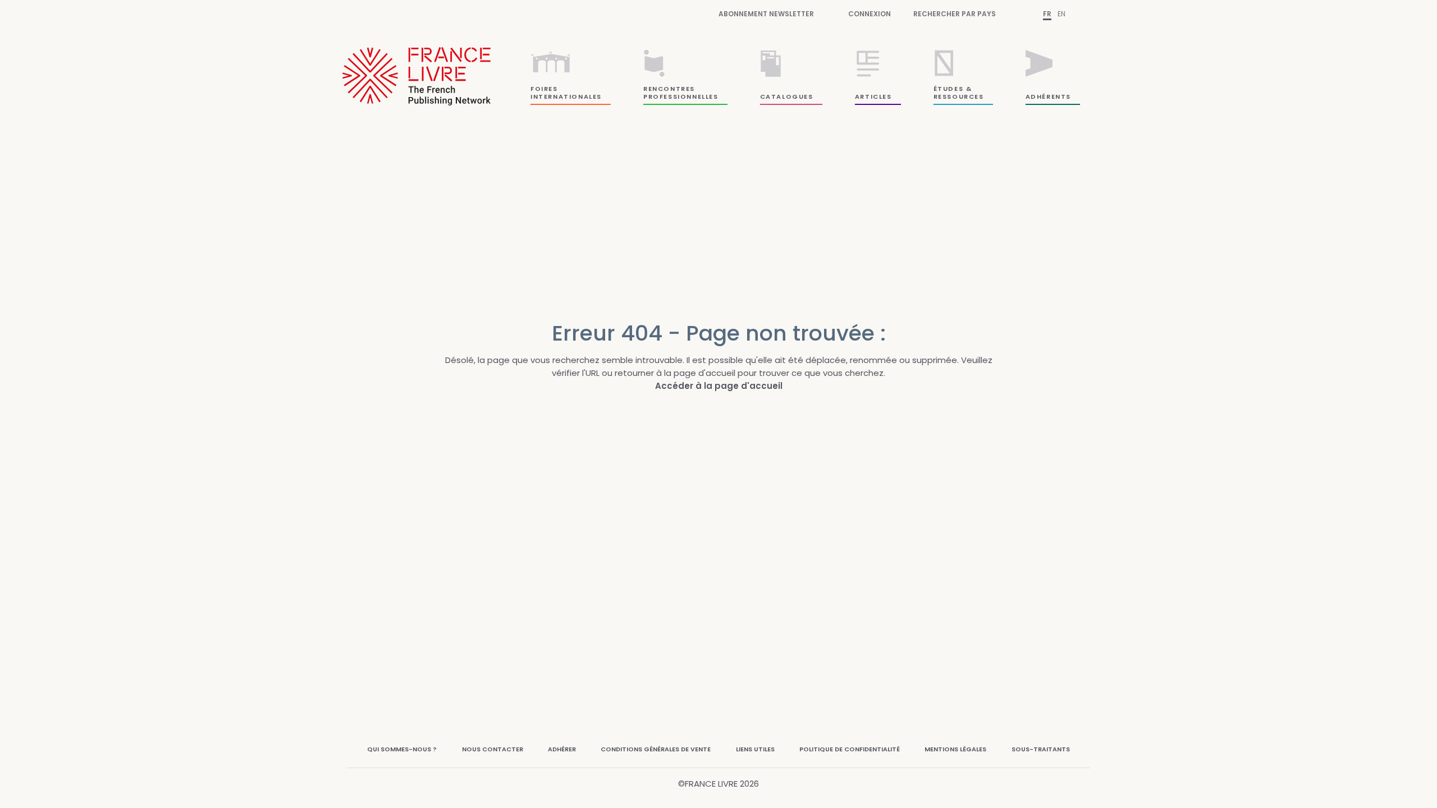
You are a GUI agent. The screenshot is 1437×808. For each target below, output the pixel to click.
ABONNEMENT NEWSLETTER (766, 14)
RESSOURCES (958, 96)
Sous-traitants (1041, 749)
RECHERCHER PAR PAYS (954, 14)
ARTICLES (873, 96)
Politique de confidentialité (849, 749)
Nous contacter (492, 749)
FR (1047, 14)
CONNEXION (869, 14)
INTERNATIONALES (566, 96)
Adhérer (562, 749)
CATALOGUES (786, 96)
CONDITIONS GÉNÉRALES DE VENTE (656, 749)
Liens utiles (755, 749)
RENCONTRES (669, 89)
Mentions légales (955, 749)
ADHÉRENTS (1048, 96)
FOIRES (544, 89)
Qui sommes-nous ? (402, 749)
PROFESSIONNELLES (680, 96)
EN (1061, 14)
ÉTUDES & (952, 89)
